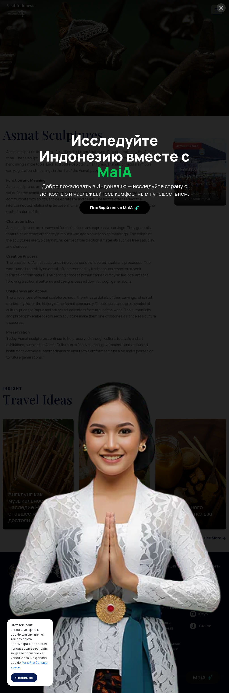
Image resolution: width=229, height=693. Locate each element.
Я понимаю (24, 678)
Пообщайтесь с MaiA (112, 207)
